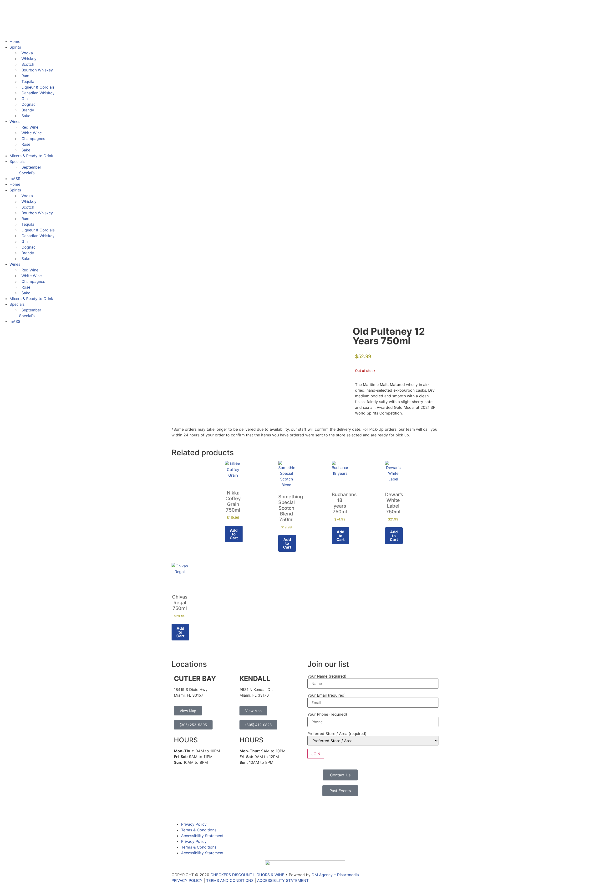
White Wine (31, 132)
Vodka (27, 52)
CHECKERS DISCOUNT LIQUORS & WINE (247, 874)
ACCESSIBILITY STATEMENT (283, 880)
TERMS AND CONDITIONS (230, 880)
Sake (25, 115)
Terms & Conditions (198, 830)
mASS (15, 178)
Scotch (27, 64)
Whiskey (28, 58)
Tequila (27, 81)
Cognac (28, 104)
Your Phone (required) (327, 714)
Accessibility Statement (202, 835)
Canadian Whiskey (38, 92)
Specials (17, 161)
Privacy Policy (194, 824)
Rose (25, 144)
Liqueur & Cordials (38, 87)
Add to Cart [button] (340, 535)
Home (15, 41)
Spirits (15, 47)
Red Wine (29, 127)
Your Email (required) (326, 695)
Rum (25, 75)
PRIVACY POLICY (187, 880)
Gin (24, 98)
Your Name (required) (326, 676)
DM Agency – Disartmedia (335, 874)
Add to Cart (234, 534)
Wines (15, 121)
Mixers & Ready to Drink (31, 155)
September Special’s (30, 170)
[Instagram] (191, 809)
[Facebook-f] (177, 809)
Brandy (27, 110)
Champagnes (33, 138)
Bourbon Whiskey (37, 70)
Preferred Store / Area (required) (336, 733)
